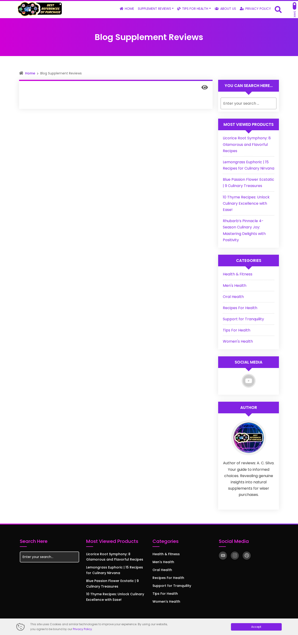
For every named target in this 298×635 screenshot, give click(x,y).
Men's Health (234, 285)
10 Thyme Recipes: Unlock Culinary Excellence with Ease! (246, 203)
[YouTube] (248, 381)
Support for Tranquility (243, 319)
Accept (256, 627)
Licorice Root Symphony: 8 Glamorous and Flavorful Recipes (247, 144)
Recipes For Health (240, 308)
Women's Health (238, 341)
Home (30, 73)
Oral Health (233, 296)
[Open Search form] (278, 9)
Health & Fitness (237, 274)
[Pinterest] (247, 555)
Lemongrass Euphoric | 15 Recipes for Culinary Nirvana (114, 570)
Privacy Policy (82, 629)
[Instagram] (235, 555)
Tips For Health (236, 330)
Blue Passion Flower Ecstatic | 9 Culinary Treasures (112, 583)
